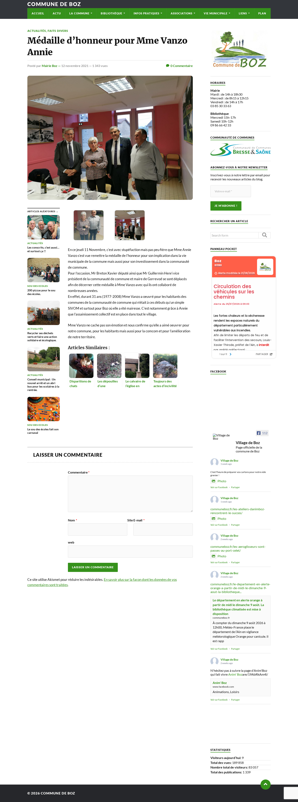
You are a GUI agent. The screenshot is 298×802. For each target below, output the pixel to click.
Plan (262, 13)
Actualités (36, 30)
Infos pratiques (146, 13)
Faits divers (58, 30)
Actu (57, 13)
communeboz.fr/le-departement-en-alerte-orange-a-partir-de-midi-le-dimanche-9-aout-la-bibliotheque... (240, 588)
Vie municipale (215, 13)
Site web (100, 531)
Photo (222, 481)
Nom (72, 520)
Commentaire (78, 472)
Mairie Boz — (51, 66)
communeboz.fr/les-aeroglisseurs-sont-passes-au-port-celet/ (238, 548)
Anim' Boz (235, 674)
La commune (79, 13)
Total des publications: (226, 772)
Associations (181, 13)
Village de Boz (229, 460)
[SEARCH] (264, 235)
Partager (235, 487)
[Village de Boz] (222, 436)
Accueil (38, 13)
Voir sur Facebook (219, 487)
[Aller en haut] (265, 784)
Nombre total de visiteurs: (229, 767)
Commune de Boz (54, 4)
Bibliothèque (111, 13)
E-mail (139, 520)
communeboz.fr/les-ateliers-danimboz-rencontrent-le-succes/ (237, 511)
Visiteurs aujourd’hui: (226, 758)
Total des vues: (221, 762)
